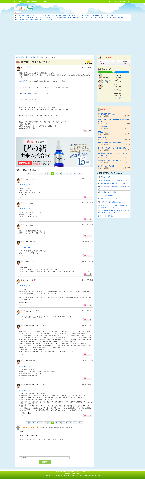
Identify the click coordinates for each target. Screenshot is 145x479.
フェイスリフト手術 (107, 195)
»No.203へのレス (24, 247)
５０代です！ (106, 80)
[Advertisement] (72, 38)
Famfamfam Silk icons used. (91, 476)
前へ (34, 174)
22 (56, 174)
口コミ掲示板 (20, 57)
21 (52, 174)
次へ (75, 174)
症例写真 (26, 93)
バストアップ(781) (68, 17)
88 (90, 131)
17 (38, 174)
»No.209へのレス (24, 390)
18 (42, 174)
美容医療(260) (37, 19)
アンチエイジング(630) (96, 17)
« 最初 (29, 174)
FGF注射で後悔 (105, 177)
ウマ (22, 67)
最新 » (80, 174)
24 (63, 174)
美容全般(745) (47, 19)
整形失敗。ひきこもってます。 (110, 199)
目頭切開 (22, 81)
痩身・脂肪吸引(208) (65, 15)
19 (45, 174)
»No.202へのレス (24, 286)
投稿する (45, 462)
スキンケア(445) (103, 15)
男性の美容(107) (119, 17)
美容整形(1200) (41, 15)
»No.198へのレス (24, 209)
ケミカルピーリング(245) (24, 17)
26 (71, 174)
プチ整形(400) (92, 15)
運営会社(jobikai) (61, 471)
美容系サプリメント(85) (53, 17)
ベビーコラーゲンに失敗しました (111, 202)
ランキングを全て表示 (106, 216)
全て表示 (118, 98)
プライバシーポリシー (82, 471)
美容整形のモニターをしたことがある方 (113, 183)
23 (60, 174)
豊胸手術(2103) (52, 15)
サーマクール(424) (39, 17)
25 (67, 174)
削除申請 (67, 473)
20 (49, 174)
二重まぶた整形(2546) (79, 15)
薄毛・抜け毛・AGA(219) (24, 19)
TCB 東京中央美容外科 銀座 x (110, 192)
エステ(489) (108, 17)
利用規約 (71, 471)
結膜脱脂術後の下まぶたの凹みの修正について (115, 180)
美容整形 (32, 57)
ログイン (127, 1)
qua (103, 85)
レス (22, 131)
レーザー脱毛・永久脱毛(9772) (25, 15)
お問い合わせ (76, 473)
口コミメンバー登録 (117, 1)
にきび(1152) (114, 15)
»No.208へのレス (24, 366)
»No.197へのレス (24, 185)
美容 (18, 12)
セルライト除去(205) (81, 17)
